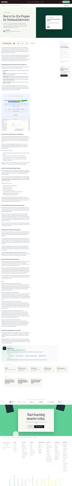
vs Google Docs (65, 467)
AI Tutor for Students (40, 445)
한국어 (11, 437)
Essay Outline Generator (57, 456)
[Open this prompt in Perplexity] (22, 43)
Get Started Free (66, 1)
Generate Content (24, 448)
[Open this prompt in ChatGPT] (14, 43)
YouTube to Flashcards (40, 450)
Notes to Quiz (65, 455)
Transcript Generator (56, 447)
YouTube (23, 450)
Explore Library (66, 5)
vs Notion (64, 458)
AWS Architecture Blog (16, 179)
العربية (32, 437)
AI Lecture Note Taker (57, 445)
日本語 (9, 437)
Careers (31, 447)
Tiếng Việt (35, 437)
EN (4, 437)
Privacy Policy (32, 450)
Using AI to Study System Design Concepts (65, 50)
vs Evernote (64, 466)
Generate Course (15, 111)
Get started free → (39, 426)
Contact (31, 445)
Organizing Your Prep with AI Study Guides (65, 55)
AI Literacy (48, 448)
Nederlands (28, 437)
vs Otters (64, 469)
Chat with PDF (24, 447)
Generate (15, 448)
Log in (61, 1)
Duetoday (12, 144)
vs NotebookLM (65, 463)
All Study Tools (65, 444)
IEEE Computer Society (11, 85)
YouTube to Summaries (64, 450)
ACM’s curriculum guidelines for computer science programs (13, 252)
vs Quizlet (64, 460)
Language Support (25, 453)
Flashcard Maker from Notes (57, 452)
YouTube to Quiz (65, 448)
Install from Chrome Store (41, 447)
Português (24, 437)
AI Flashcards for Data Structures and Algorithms (64, 47)
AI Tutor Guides (48, 445)
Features (28, 1)
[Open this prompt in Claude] (18, 43)
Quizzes (23, 109)
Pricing (32, 1)
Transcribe (9, 109)
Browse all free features (57, 459)
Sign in (30, 426)
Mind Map (23, 444)
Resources (36, 1)
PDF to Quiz (64, 452)
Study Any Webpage (39, 452)
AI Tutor (14, 109)
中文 (6, 437)
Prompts (47, 453)
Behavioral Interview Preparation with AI (65, 57)
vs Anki (64, 461)
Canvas (15, 447)
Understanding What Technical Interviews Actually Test (64, 44)
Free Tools (48, 450)
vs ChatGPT (64, 464)
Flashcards (18, 109)
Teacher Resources (49, 447)
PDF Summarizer (57, 454)
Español (21, 437)
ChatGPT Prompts (49, 461)
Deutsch (14, 437)
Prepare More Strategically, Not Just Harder (65, 62)
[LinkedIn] (6, 445)
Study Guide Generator (56, 450)
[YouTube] (7, 445)
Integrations (23, 456)
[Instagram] (4, 445)
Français (17, 437)
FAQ (61, 59)
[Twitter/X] (3, 445)
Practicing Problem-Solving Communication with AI (64, 52)
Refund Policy (32, 453)
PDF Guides (48, 456)
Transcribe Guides (49, 459)
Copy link (33, 43)
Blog (3, 5)
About (31, 444)
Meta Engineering (8, 179)
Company (42, 1)
